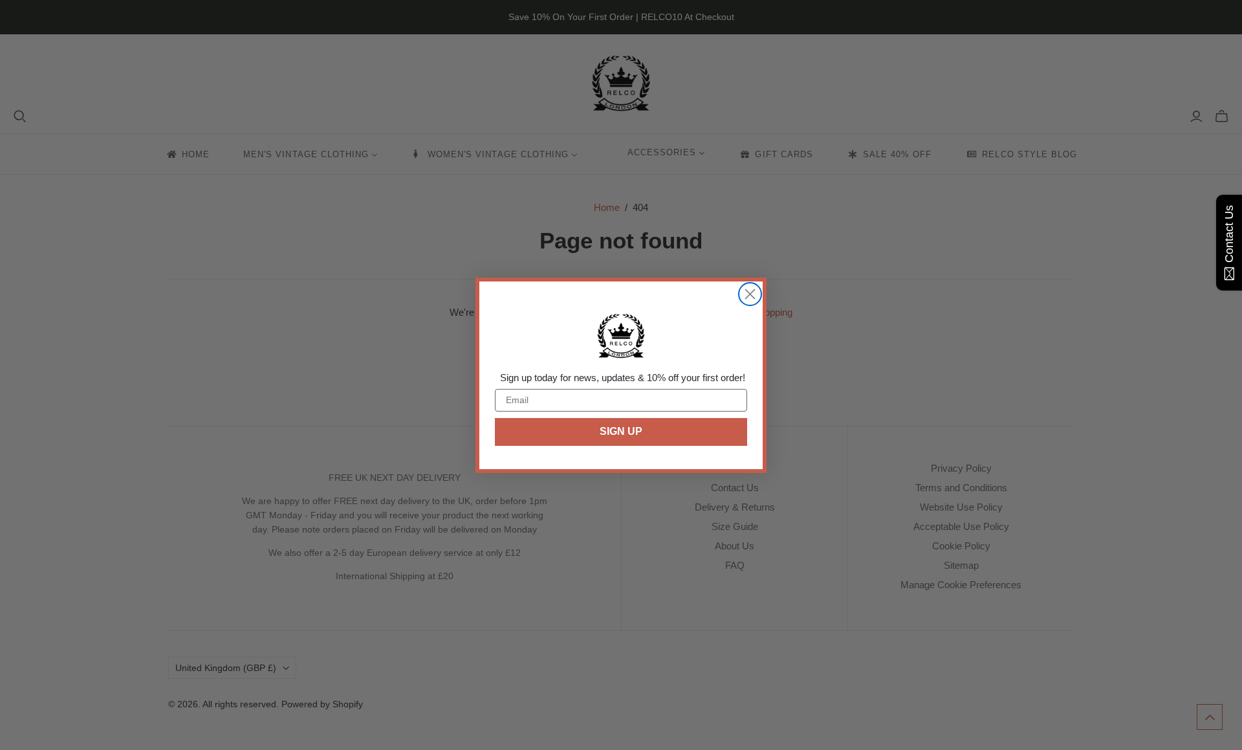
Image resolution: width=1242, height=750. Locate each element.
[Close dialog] (750, 294)
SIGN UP (621, 431)
